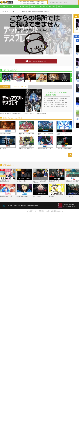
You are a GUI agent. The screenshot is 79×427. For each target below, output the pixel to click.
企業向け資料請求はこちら (54, 211)
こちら (22, 3)
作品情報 (5, 87)
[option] (7, 78)
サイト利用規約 (39, 211)
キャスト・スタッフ (20, 87)
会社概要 (30, 211)
